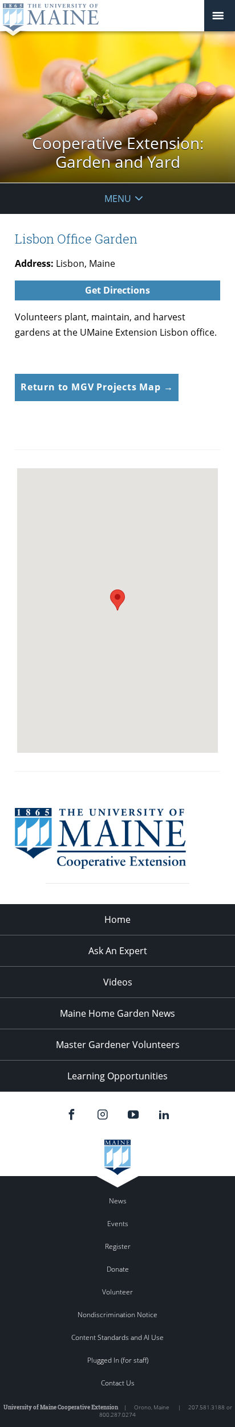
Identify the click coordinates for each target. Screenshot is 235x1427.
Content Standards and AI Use (117, 1337)
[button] (117, 600)
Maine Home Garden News (117, 1013)
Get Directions (117, 290)
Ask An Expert (117, 951)
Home (117, 919)
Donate (118, 1269)
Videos (117, 982)
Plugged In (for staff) (117, 1360)
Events (117, 1223)
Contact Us (118, 1383)
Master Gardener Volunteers (118, 1044)
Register (118, 1246)
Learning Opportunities (117, 1076)
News (118, 1201)
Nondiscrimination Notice (117, 1314)
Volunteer (117, 1292)
